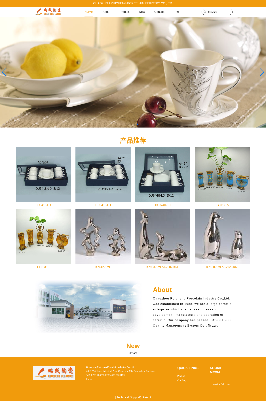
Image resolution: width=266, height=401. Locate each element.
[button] (261, 72)
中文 (177, 11)
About (106, 11)
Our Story (182, 380)
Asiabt (147, 397)
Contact (159, 11)
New (142, 11)
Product (125, 11)
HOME (89, 11)
